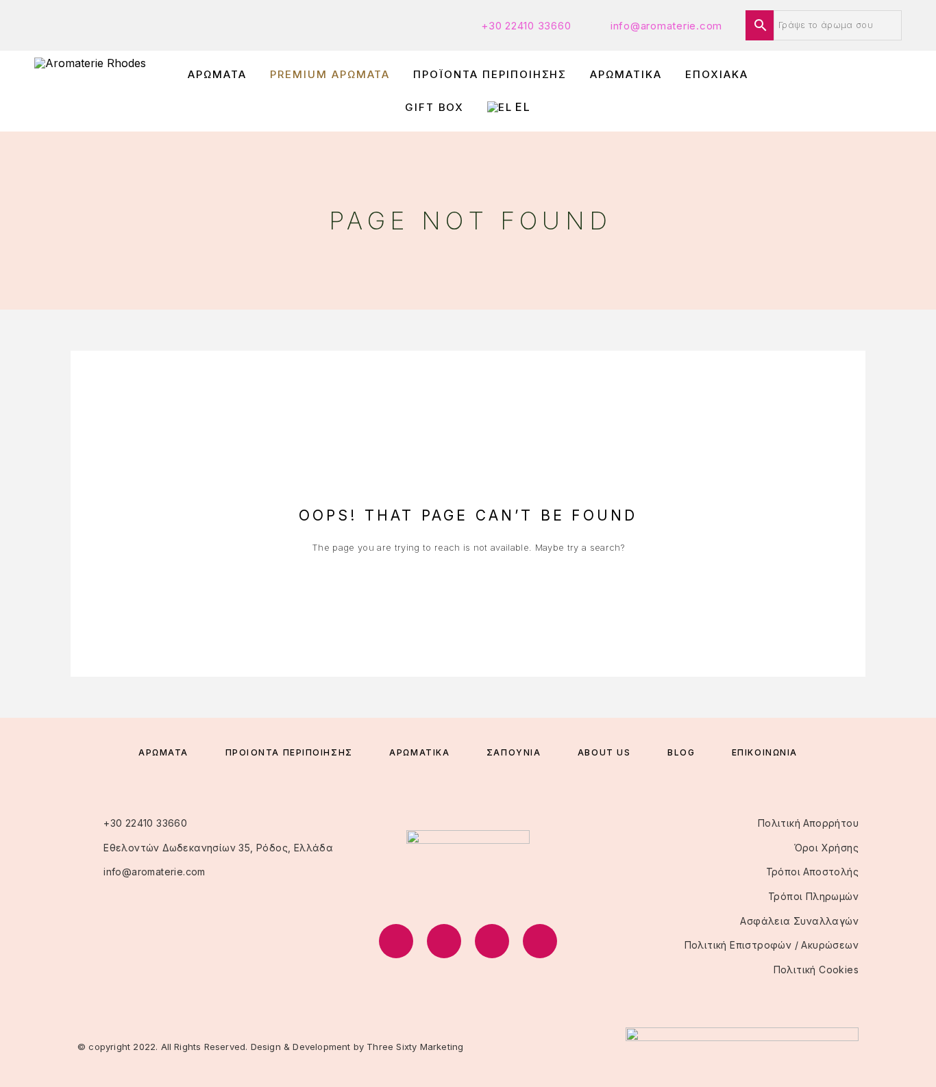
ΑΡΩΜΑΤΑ (217, 74)
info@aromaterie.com (666, 25)
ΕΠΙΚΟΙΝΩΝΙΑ (765, 752)
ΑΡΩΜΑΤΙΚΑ (626, 74)
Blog (681, 752)
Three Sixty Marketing (415, 1046)
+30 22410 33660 (526, 25)
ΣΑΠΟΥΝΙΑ (514, 752)
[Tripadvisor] (492, 941)
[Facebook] (396, 941)
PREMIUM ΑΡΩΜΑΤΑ (330, 74)
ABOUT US (604, 752)
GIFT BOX (435, 107)
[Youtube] (540, 941)
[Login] (835, 91)
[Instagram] (444, 941)
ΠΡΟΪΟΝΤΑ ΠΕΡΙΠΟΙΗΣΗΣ (490, 74)
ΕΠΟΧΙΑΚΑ (716, 74)
